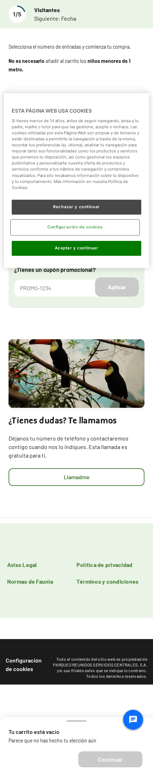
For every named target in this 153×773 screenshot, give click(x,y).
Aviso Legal (22, 564)
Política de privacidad (104, 564)
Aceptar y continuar (77, 247)
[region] (76, 180)
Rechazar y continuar (76, 206)
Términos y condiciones (107, 581)
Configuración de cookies (24, 664)
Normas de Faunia (30, 581)
